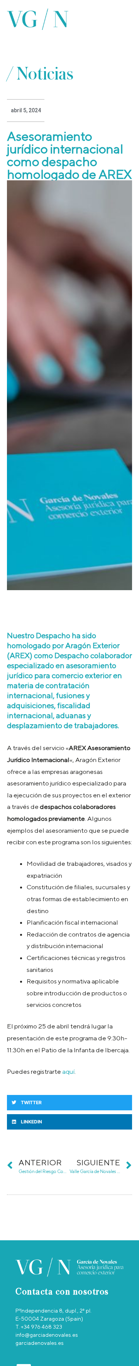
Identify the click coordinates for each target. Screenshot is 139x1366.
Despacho (54, 635)
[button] (129, 19)
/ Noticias (40, 74)
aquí (68, 1071)
